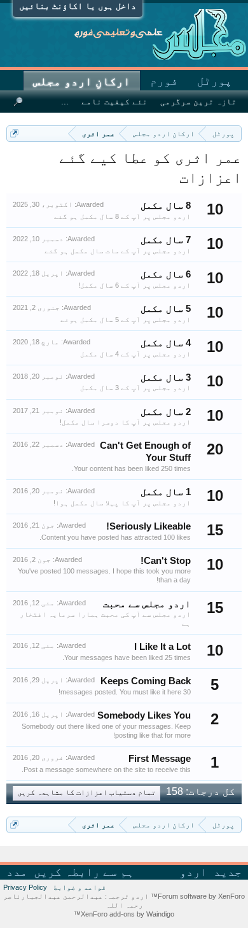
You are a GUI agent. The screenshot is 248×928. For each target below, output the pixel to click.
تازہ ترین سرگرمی (198, 101)
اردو (193, 872)
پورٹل (214, 80)
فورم (164, 80)
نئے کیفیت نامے (114, 101)
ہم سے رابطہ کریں (84, 872)
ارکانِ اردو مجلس (81, 81)
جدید (228, 872)
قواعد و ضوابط (79, 887)
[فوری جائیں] (14, 133)
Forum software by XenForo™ (197, 896)
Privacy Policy (25, 887)
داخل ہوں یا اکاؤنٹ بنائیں (77, 6)
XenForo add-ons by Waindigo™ (124, 914)
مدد (16, 872)
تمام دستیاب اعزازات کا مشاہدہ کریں (86, 793)
